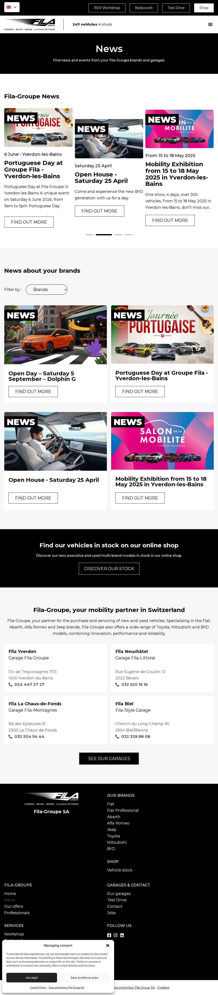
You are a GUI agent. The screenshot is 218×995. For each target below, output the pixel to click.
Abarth (113, 816)
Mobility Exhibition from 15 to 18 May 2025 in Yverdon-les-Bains (176, 173)
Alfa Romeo (118, 823)
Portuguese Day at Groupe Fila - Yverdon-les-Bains (33, 169)
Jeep (111, 829)
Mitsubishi (117, 842)
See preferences (84, 978)
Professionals (17, 913)
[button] (108, 945)
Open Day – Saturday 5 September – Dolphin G (42, 376)
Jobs (111, 913)
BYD (111, 848)
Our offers (13, 906)
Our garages (119, 893)
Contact (114, 906)
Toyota (113, 836)
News (9, 900)
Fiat (110, 804)
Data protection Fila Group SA (66, 987)
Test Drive (116, 900)
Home (10, 893)
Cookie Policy (38, 987)
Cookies (163, 987)
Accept (32, 978)
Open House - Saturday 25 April (101, 178)
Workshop (14, 934)
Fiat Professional (123, 810)
